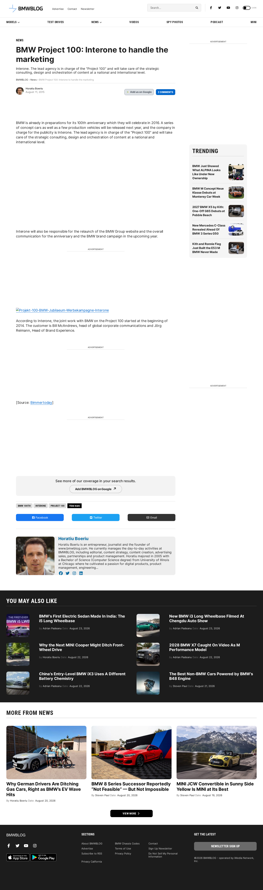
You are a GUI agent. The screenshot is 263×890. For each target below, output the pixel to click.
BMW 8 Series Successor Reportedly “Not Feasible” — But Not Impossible (131, 786)
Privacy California (91, 861)
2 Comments (165, 92)
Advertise (58, 9)
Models (11, 22)
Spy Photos (175, 22)
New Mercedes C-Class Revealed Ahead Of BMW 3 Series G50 (208, 229)
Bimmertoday (41, 402)
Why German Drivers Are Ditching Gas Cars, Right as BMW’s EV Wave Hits (43, 789)
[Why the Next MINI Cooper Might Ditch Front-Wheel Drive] (17, 645)
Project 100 (57, 505)
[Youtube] (228, 8)
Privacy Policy (123, 853)
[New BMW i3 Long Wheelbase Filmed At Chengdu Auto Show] (148, 616)
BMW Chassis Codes (127, 843)
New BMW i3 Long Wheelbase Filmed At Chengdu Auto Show (206, 618)
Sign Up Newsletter (160, 848)
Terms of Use (123, 848)
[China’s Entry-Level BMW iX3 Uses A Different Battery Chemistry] (17, 673)
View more (130, 813)
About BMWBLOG (91, 843)
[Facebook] (211, 8)
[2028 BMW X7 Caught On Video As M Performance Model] (148, 645)
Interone (40, 505)
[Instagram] (237, 8)
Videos (134, 22)
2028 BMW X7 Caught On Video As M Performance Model (204, 647)
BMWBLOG (22, 79)
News (95, 22)
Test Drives (55, 22)
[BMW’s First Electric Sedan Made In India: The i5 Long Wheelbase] (17, 616)
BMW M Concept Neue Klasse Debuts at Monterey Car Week (208, 192)
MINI (254, 22)
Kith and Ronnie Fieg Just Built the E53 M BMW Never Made (206, 248)
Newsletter (87, 9)
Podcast (217, 22)
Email (153, 517)
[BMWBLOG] (37, 835)
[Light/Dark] (246, 8)
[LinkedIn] (81, 573)
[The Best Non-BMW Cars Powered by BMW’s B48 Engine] (148, 673)
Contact (72, 9)
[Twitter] (220, 8)
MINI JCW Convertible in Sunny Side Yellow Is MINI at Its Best (215, 786)
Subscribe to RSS (91, 853)
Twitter (97, 517)
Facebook (41, 517)
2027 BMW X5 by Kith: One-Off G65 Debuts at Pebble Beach (208, 211)
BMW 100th (24, 505)
